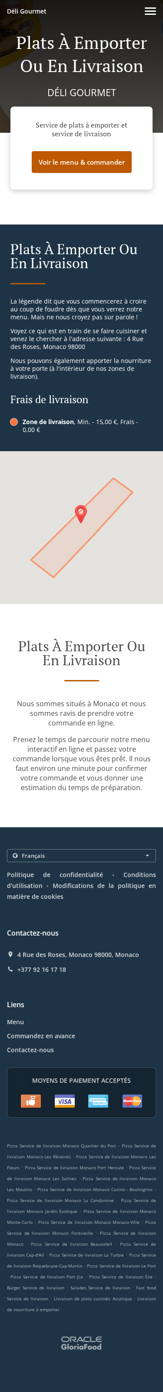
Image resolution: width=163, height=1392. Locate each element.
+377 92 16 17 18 (41, 970)
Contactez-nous (30, 1050)
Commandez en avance (41, 1036)
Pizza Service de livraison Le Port (121, 1266)
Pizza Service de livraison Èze (121, 1277)
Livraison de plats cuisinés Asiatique (94, 1298)
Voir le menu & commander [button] (82, 162)
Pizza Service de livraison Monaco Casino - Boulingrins (95, 1189)
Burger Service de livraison (37, 1288)
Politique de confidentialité (55, 874)
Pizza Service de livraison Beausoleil (71, 1244)
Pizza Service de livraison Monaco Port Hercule (74, 1167)
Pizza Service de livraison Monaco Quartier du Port (61, 1146)
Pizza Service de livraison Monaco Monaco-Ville (89, 1222)
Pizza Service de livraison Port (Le (46, 1277)
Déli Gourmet (27, 11)
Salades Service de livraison (101, 1288)
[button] (150, 11)
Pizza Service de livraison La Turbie (86, 1255)
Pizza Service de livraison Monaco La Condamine (60, 1200)
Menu (15, 1022)
